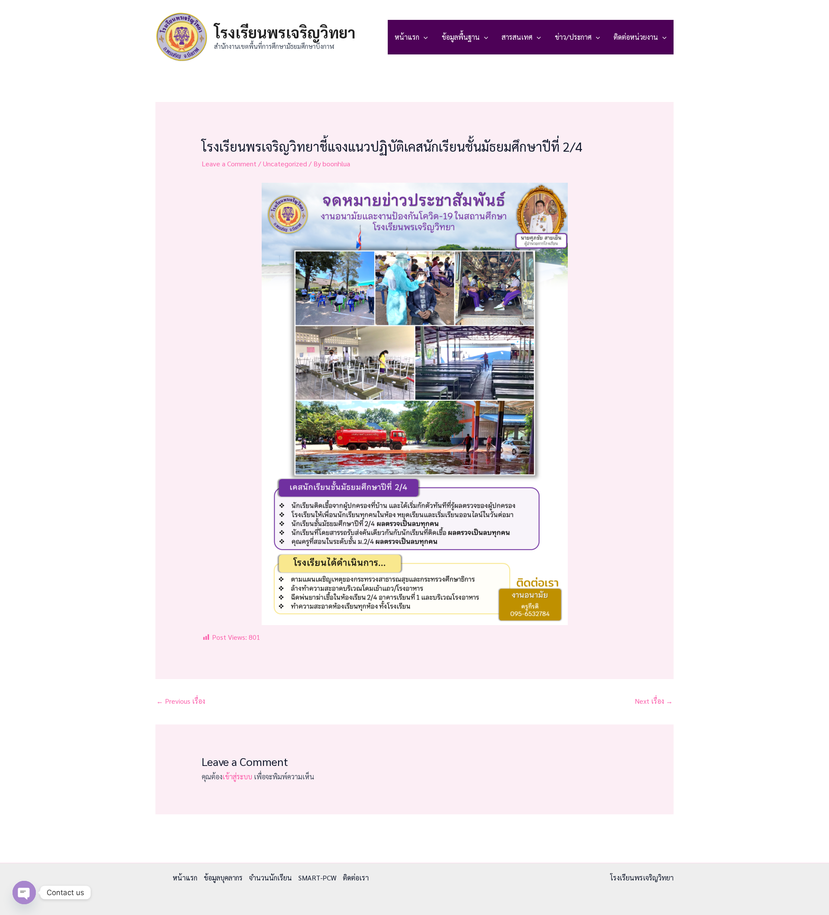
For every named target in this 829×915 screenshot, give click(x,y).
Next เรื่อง (654, 700)
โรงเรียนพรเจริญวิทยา (284, 32)
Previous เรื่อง (180, 700)
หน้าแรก (407, 36)
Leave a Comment (229, 163)
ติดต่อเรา (356, 877)
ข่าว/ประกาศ (573, 36)
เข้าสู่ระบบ (237, 776)
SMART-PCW (317, 877)
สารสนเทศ (517, 36)
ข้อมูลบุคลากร (223, 877)
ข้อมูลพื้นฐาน (461, 36)
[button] (423, 37)
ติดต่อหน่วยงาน (636, 36)
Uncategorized (285, 163)
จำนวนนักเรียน (270, 877)
